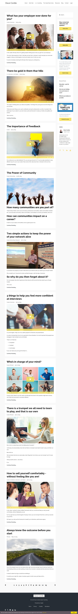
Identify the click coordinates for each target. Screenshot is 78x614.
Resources (57, 3)
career (8, 22)
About (26, 3)
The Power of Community (21, 172)
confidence (12, 480)
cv (7, 74)
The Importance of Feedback (23, 126)
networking (12, 176)
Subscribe (65, 28)
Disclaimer (47, 606)
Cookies (41, 606)
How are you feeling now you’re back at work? (64, 91)
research (18, 240)
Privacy (35, 606)
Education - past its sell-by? (64, 85)
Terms (30, 606)
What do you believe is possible (65, 96)
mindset (12, 365)
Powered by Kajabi (39, 603)
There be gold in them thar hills (25, 70)
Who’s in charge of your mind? (24, 361)
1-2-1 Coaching (38, 3)
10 (36, 585)
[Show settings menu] (50, 50)
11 (39, 585)
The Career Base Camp (48, 3)
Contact (66, 3)
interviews (12, 22)
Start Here (31, 3)
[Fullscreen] (52, 50)
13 (46, 585)
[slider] (29, 50)
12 (43, 585)
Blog (62, 3)
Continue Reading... (11, 62)
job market (15, 74)
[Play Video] (8, 50)
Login (71, 3)
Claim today (65, 73)
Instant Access (65, 119)
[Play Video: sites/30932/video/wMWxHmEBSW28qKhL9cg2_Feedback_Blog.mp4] (30, 143)
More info (44, 612)
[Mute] (48, 50)
